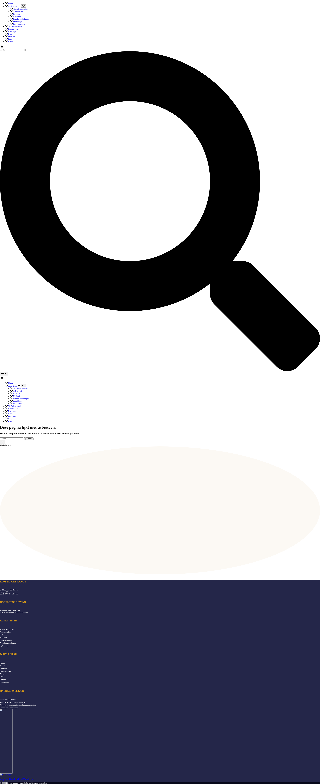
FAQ (2, 677)
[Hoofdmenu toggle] (4, 374)
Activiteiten (4, 666)
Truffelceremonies (7, 629)
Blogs (2, 674)
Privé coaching (6, 640)
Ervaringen (4, 682)
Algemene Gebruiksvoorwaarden (13, 702)
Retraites (3, 635)
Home (2, 663)
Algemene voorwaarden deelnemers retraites (18, 705)
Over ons (3, 669)
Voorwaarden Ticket (8, 700)
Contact (3, 680)
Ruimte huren (5, 671)
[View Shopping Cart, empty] (160, 47)
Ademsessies (5, 632)
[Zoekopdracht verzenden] (25, 50)
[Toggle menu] (23, 6)
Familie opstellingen (8, 643)
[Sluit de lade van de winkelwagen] (2, 442)
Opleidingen (5, 646)
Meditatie (3, 638)
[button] (19, 6)
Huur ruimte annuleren (9, 708)
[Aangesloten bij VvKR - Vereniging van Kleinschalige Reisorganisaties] (5, 775)
